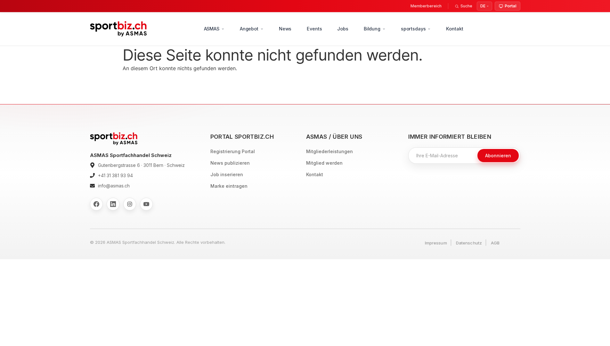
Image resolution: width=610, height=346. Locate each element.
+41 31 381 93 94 (115, 175)
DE (482, 6)
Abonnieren (498, 155)
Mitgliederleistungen (329, 151)
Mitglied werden (324, 163)
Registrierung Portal (232, 151)
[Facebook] (96, 204)
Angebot (249, 28)
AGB (495, 242)
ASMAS (211, 28)
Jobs (342, 28)
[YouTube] (146, 204)
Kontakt (454, 28)
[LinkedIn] (113, 204)
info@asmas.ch (114, 185)
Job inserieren (226, 174)
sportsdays (413, 28)
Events (314, 28)
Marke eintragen (229, 186)
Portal (510, 6)
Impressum (436, 242)
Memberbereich (426, 6)
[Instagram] (129, 204)
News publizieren (230, 163)
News (285, 28)
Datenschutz (469, 242)
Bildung (372, 28)
